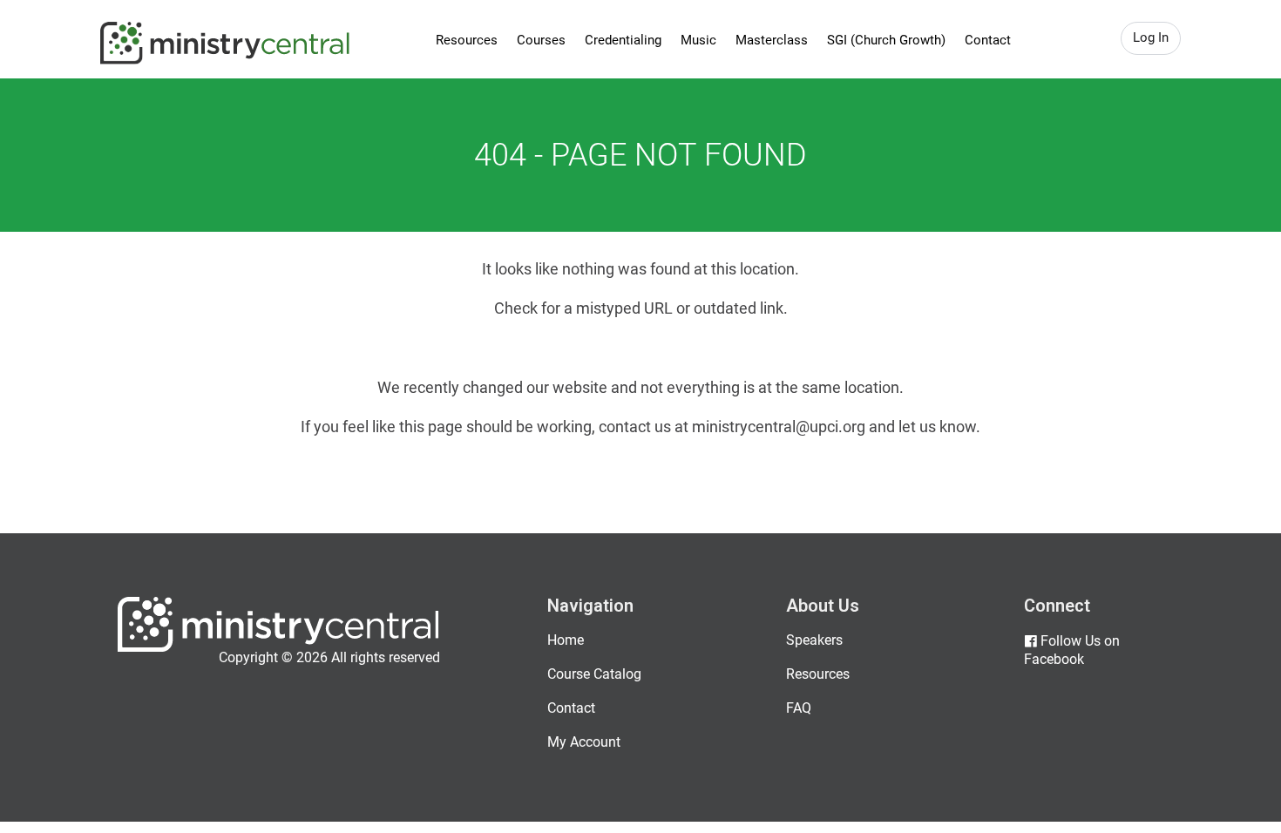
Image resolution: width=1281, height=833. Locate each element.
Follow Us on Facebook (1072, 650)
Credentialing (623, 40)
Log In (1151, 37)
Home (565, 640)
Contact (988, 40)
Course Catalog (594, 674)
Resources (467, 40)
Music (698, 40)
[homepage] (278, 648)
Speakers (814, 640)
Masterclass (771, 40)
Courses (541, 40)
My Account (583, 742)
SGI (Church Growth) (886, 40)
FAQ (798, 708)
